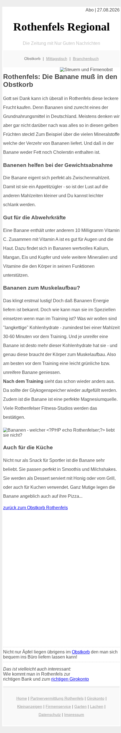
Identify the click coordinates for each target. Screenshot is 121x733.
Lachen (96, 706)
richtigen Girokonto (70, 679)
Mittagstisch (56, 58)
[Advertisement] (60, 580)
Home (21, 698)
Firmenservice (58, 706)
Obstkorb (81, 652)
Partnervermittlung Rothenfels (57, 698)
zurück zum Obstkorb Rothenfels (35, 507)
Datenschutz (50, 714)
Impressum (74, 714)
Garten (80, 706)
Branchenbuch (86, 58)
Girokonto (95, 698)
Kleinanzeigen (29, 706)
